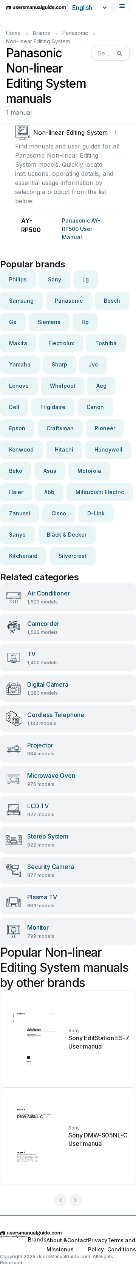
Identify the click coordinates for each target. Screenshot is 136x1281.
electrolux (61, 343)
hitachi (64, 449)
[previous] (60, 1200)
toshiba (106, 343)
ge (13, 322)
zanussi (19, 513)
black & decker (67, 534)
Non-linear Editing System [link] (38, 41)
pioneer (105, 428)
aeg (101, 385)
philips (18, 279)
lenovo (19, 385)
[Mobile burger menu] (122, 6)
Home (13, 33)
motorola (89, 471)
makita (18, 343)
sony (54, 279)
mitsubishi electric (100, 492)
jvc (93, 364)
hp (85, 322)
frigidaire (52, 407)
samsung (21, 300)
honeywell (108, 449)
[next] (76, 1200)
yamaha (20, 364)
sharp (59, 364)
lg (85, 279)
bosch (112, 300)
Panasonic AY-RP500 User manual (81, 228)
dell (14, 407)
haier (16, 492)
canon (95, 407)
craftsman (60, 428)
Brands (41, 33)
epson (17, 428)
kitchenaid (23, 556)
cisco (58, 513)
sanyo (17, 534)
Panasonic (75, 33)
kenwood (21, 449)
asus (49, 471)
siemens (49, 322)
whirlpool (62, 385)
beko (15, 471)
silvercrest (73, 556)
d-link (96, 513)
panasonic (69, 300)
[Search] (119, 53)
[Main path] (68, 1233)
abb (49, 492)
